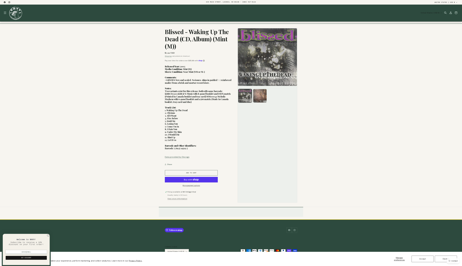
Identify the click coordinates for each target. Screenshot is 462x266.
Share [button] (169, 164)
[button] (5, 12)
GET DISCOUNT (26, 258)
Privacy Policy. (135, 260)
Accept (422, 259)
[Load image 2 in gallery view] (260, 96)
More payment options (191, 185)
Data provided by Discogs (177, 157)
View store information (177, 199)
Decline (446, 259)
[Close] (48, 235)
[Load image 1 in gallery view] (245, 96)
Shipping (168, 56)
